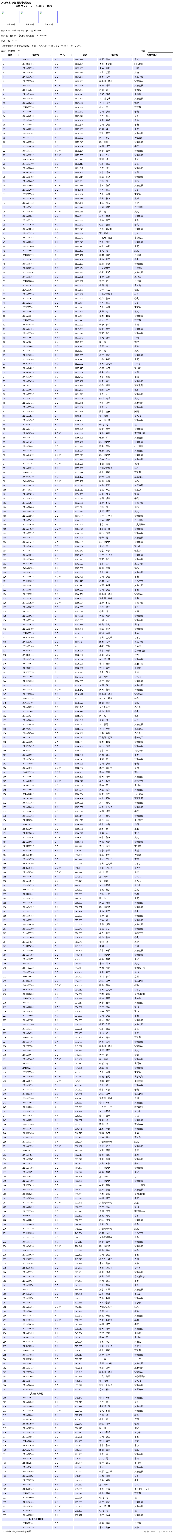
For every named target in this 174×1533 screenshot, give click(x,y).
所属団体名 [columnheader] (152, 55)
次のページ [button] (164, 1531)
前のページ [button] (152, 1531)
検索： (144, 51)
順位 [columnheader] (10, 55)
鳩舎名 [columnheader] (114, 55)
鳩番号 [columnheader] (35, 55)
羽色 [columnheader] (62, 55)
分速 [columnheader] (85, 55)
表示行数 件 (10, 51)
